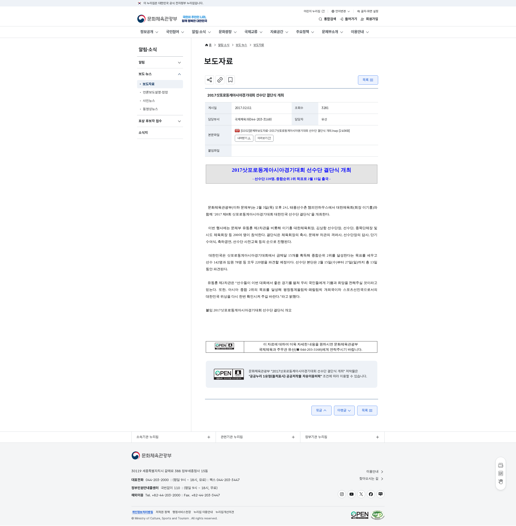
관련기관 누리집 (232, 437)
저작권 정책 (163, 512)
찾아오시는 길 (369, 479)
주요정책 (302, 31)
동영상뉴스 (150, 109)
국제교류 (250, 31)
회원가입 (372, 19)
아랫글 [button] (341, 410)
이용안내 (357, 31)
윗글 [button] (319, 410)
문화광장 (225, 31)
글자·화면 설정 (369, 11)
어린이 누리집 (312, 11)
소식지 (143, 133)
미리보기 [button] (262, 138)
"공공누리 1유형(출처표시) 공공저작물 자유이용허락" (285, 376)
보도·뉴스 (145, 74)
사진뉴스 (149, 101)
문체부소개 (330, 31)
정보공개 (146, 31)
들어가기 (351, 19)
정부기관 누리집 (316, 437)
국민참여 (172, 31)
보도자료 (149, 84)
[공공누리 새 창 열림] (229, 374)
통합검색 (330, 19)
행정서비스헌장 (182, 512)
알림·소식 (199, 31)
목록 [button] (365, 410)
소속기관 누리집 (147, 437)
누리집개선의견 (225, 512)
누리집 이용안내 (203, 512)
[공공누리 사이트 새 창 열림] (360, 515)
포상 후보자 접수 (150, 121)
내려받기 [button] (242, 138)
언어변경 (341, 11)
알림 (142, 62)
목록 (366, 80)
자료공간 (276, 31)
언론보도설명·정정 (155, 92)
